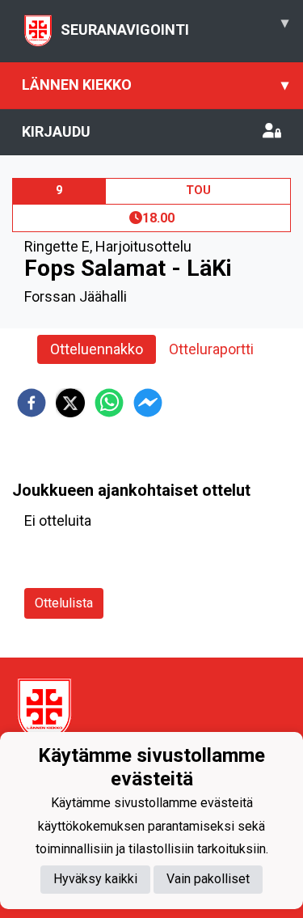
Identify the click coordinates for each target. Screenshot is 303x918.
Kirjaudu (56, 131)
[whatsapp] (109, 402)
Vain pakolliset (208, 878)
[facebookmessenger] (147, 402)
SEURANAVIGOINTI (174, 26)
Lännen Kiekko (155, 84)
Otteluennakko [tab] (96, 349)
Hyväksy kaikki (95, 878)
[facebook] (31, 402)
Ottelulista (64, 603)
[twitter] (70, 402)
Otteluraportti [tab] (211, 349)
